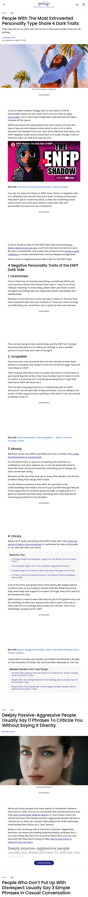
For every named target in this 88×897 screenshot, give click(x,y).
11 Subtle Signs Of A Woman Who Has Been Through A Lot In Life (43, 570)
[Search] (77, 4)
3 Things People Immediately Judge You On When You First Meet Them (44, 560)
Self (12, 13)
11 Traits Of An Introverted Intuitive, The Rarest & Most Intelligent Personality (43, 576)
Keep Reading (44, 863)
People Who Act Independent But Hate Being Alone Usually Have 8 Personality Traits (44, 681)
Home (4, 13)
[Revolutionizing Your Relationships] (44, 4)
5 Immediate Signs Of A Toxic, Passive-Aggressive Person (41, 566)
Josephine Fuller (9, 38)
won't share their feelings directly (31, 814)
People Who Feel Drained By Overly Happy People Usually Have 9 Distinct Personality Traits (44, 687)
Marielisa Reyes (8, 732)
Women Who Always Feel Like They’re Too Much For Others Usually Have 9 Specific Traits (45, 674)
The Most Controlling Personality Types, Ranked (42, 186)
